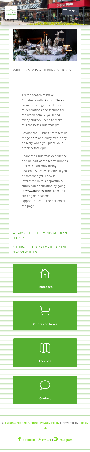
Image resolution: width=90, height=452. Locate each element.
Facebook (26, 440)
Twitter (44, 440)
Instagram (63, 440)
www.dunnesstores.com (42, 191)
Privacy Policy (49, 422)
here (34, 138)
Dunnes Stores (54, 100)
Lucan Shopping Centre (21, 422)
